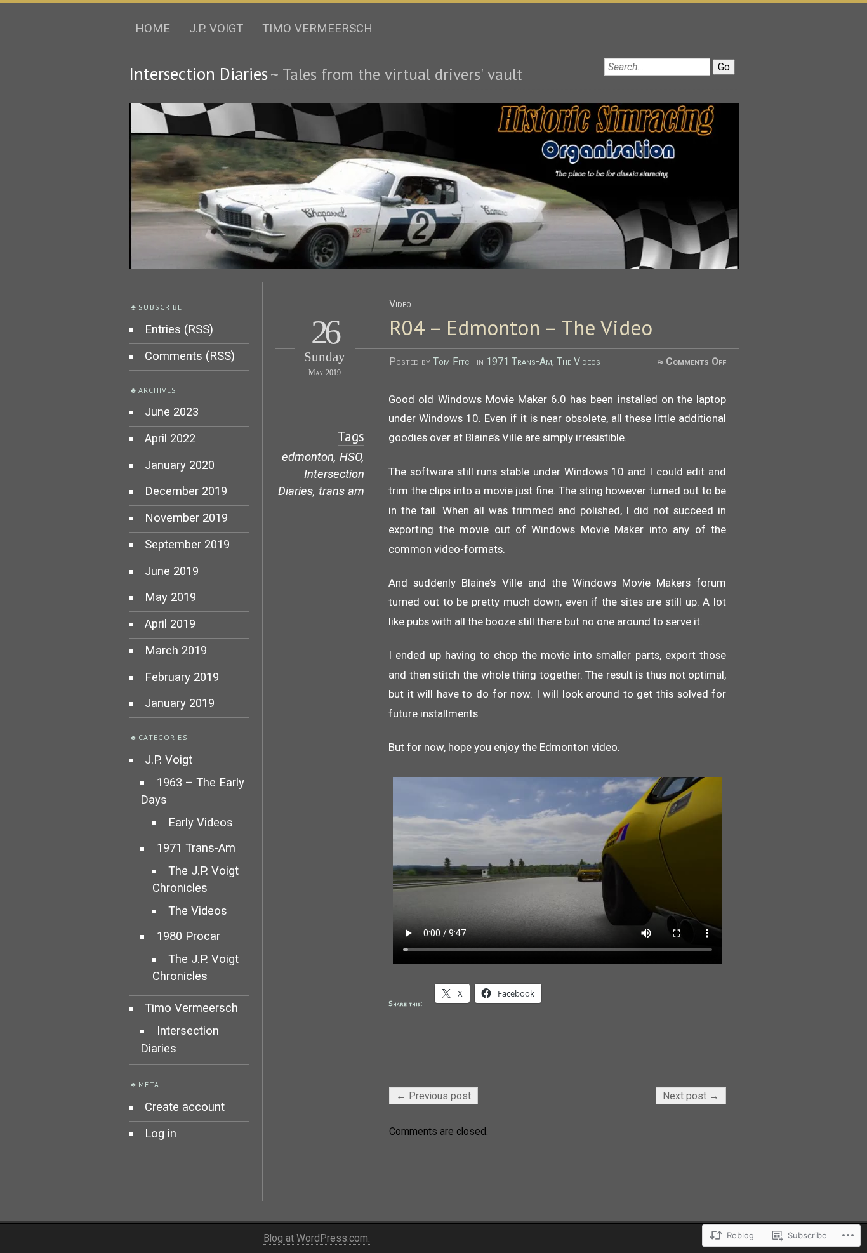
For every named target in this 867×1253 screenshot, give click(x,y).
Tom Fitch (453, 361)
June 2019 (172, 571)
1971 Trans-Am (519, 361)
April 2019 (170, 624)
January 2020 (180, 465)
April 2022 (170, 439)
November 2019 (186, 518)
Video (400, 304)
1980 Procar (188, 936)
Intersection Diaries (198, 73)
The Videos (578, 361)
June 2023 (172, 412)
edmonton (308, 457)
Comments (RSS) (190, 356)
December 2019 (186, 491)
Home (152, 29)
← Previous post (433, 1096)
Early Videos (200, 823)
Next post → (691, 1096)
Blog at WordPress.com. (316, 1238)
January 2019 (180, 703)
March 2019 (176, 651)
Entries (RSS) (179, 329)
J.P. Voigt (216, 29)
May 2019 (170, 597)
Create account (185, 1107)
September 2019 (187, 545)
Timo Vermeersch (317, 29)
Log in (160, 1134)
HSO (351, 457)
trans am (341, 491)
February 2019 (182, 677)
